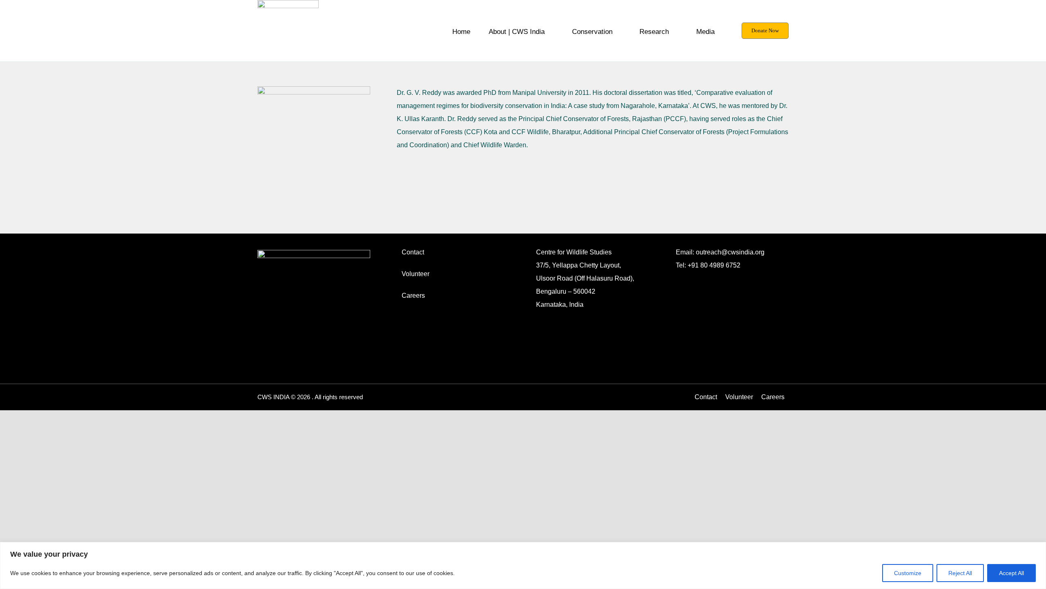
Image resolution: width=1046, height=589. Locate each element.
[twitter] (717, 275)
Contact (413, 252)
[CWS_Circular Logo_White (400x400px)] (313, 253)
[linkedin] (704, 275)
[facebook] (691, 275)
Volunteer (415, 273)
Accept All (1011, 573)
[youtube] (730, 275)
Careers (413, 295)
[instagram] (678, 275)
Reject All (960, 573)
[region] (523, 565)
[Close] (1037, 549)
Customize (907, 573)
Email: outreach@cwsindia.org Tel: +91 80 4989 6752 (720, 259)
